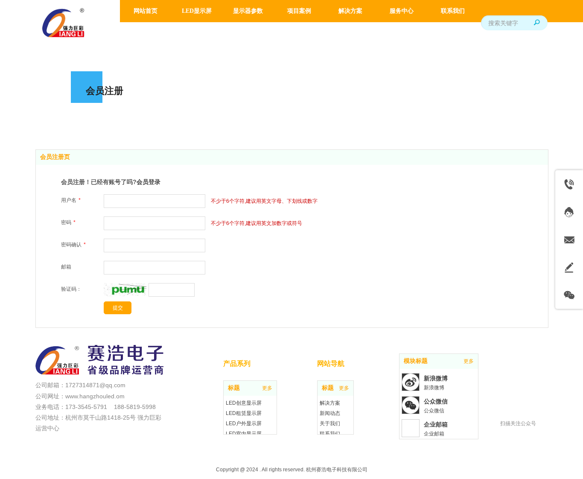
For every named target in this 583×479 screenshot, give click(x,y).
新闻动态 (330, 413)
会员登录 (148, 181)
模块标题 (416, 361)
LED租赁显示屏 (244, 413)
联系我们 (330, 434)
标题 (234, 388)
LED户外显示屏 (244, 423)
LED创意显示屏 (244, 403)
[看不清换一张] (125, 295)
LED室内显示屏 (244, 434)
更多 (267, 388)
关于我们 (330, 423)
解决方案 (330, 403)
